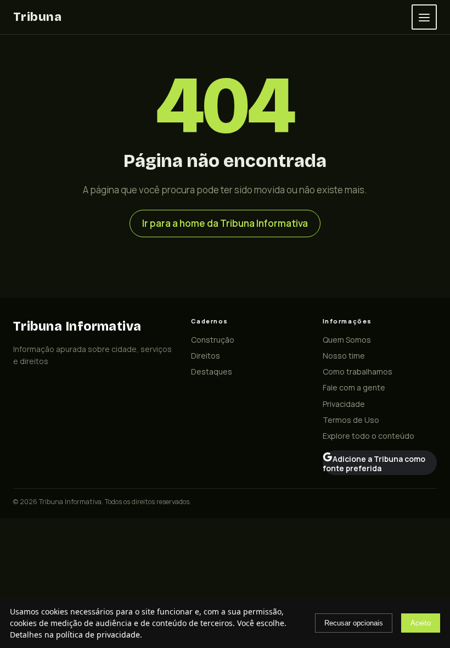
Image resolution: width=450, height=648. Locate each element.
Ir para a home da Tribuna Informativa (225, 223)
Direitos (205, 355)
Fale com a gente (354, 387)
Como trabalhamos (357, 371)
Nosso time (344, 355)
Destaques (211, 371)
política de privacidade (98, 634)
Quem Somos (347, 339)
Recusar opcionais (353, 623)
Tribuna (37, 16)
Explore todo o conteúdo (368, 436)
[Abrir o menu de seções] (424, 17)
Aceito (420, 623)
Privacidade (344, 404)
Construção (212, 339)
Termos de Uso (351, 420)
